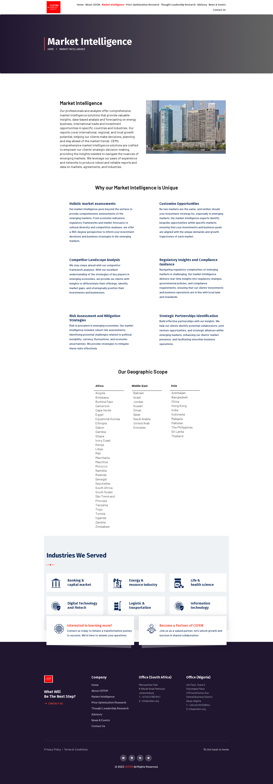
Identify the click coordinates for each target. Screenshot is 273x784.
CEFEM (129, 766)
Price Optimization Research (142, 4)
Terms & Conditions (76, 749)
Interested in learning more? (89, 625)
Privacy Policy (52, 749)
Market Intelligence (113, 4)
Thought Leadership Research (178, 4)
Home (80, 4)
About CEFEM (92, 4)
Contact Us (219, 9)
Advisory (202, 4)
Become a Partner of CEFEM (181, 625)
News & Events (217, 4)
